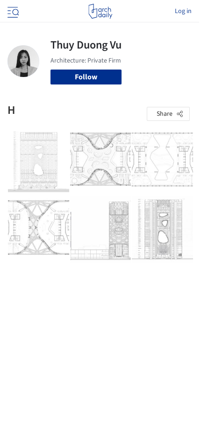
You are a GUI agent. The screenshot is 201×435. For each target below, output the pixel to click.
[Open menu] (12, 11)
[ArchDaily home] (100, 11)
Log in (183, 11)
